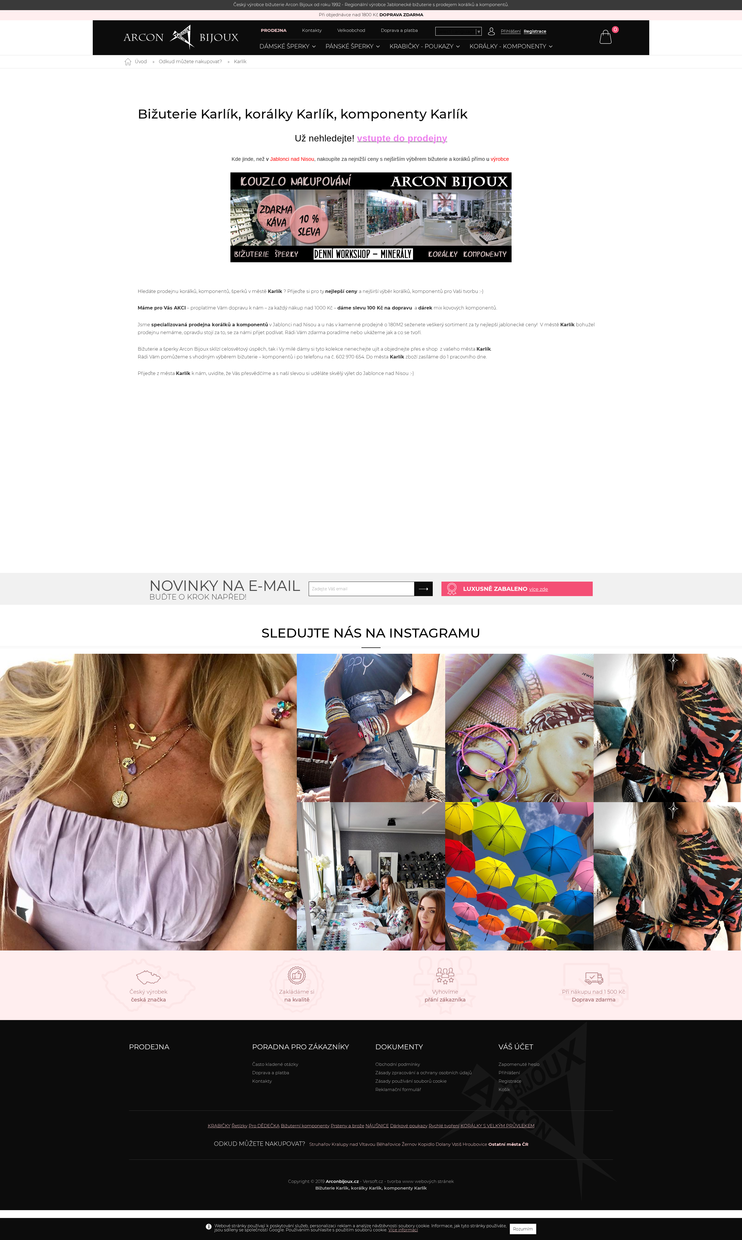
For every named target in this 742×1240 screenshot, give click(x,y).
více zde (538, 589)
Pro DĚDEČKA (264, 1125)
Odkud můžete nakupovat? (190, 61)
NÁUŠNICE (377, 1125)
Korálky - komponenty (508, 46)
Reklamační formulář (398, 1089)
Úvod (141, 61)
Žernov (409, 1144)
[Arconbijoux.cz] (192, 37)
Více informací (403, 1229)
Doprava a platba (399, 30)
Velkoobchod (351, 30)
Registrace (535, 31)
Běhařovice (389, 1144)
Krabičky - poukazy (422, 46)
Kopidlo (426, 1144)
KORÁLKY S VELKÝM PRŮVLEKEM (497, 1125)
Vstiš (456, 1144)
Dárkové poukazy (409, 1125)
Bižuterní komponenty (305, 1125)
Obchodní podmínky (397, 1064)
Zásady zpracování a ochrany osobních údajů (423, 1072)
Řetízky (240, 1125)
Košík (504, 1089)
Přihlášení (509, 1072)
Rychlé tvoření (444, 1125)
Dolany (443, 1144)
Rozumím (523, 1229)
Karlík (240, 61)
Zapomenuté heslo (519, 1064)
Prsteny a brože (347, 1125)
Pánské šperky (349, 46)
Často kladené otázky (275, 1064)
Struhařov (319, 1144)
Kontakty (312, 30)
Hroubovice (475, 1144)
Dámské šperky (284, 46)
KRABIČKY (219, 1125)
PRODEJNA (273, 30)
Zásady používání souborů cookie (411, 1081)
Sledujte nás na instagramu (371, 633)
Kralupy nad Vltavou (353, 1144)
